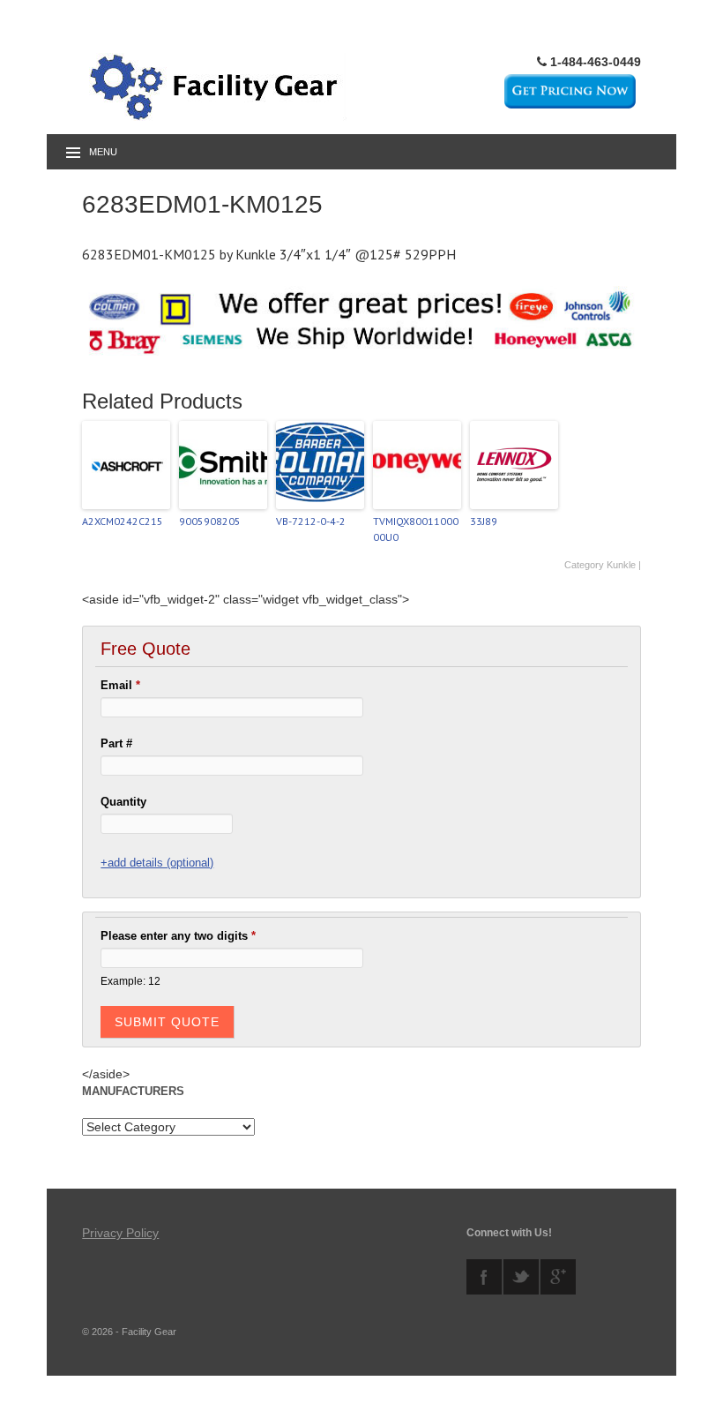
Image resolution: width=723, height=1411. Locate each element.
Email (120, 685)
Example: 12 (130, 981)
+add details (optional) (157, 862)
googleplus (558, 1277)
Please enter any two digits (178, 935)
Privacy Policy (120, 1233)
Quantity (123, 801)
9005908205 (210, 521)
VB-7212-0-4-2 (311, 521)
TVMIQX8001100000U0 (415, 529)
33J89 (483, 521)
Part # (116, 743)
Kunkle (621, 564)
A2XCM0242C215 (122, 521)
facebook (484, 1277)
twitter (521, 1277)
